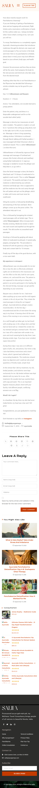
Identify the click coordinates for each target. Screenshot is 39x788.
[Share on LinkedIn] (22, 441)
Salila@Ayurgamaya (13, 423)
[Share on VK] (33, 441)
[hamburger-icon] (18, 5)
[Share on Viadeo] (22, 446)
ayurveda (28, 426)
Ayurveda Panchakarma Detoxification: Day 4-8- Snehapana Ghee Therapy (19, 569)
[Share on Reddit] (11, 446)
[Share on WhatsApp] (28, 446)
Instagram (28, 419)
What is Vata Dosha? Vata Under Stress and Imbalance (19, 541)
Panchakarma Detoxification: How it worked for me (19, 597)
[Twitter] (7, 724)
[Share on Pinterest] (16, 441)
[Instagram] (14, 724)
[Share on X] (6, 441)
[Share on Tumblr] (17, 446)
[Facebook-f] (3, 724)
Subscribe (19, 773)
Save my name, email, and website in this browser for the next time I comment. (18, 502)
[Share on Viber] (27, 441)
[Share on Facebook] (11, 441)
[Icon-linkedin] (10, 724)
